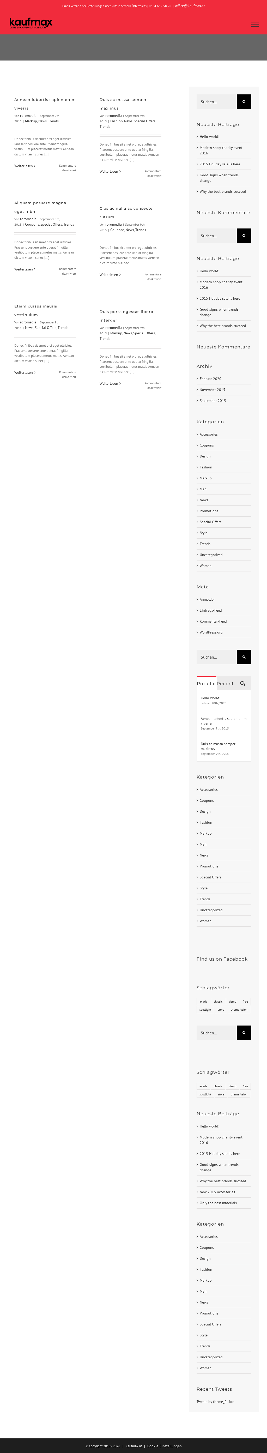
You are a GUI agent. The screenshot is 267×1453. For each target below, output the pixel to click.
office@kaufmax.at (190, 5)
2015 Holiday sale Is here (220, 164)
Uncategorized (211, 554)
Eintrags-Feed (211, 610)
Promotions (209, 511)
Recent (225, 683)
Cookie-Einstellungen (164, 1446)
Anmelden (208, 599)
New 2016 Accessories (217, 1192)
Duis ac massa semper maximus (218, 746)
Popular (206, 683)
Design (205, 456)
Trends (53, 121)
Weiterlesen (23, 166)
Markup (31, 121)
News (42, 121)
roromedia (28, 115)
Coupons (32, 224)
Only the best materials (218, 1203)
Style (204, 532)
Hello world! (209, 136)
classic (218, 1001)
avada (203, 1001)
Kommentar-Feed (213, 621)
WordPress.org (211, 632)
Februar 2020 (210, 378)
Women (205, 565)
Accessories (209, 434)
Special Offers (144, 121)
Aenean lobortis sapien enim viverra (223, 721)
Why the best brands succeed (223, 191)
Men (203, 489)
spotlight (205, 1009)
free (245, 1001)
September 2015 (213, 400)
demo (232, 1001)
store (221, 1009)
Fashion (116, 121)
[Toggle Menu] (255, 24)
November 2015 (212, 389)
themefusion (239, 1009)
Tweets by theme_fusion (215, 1401)
